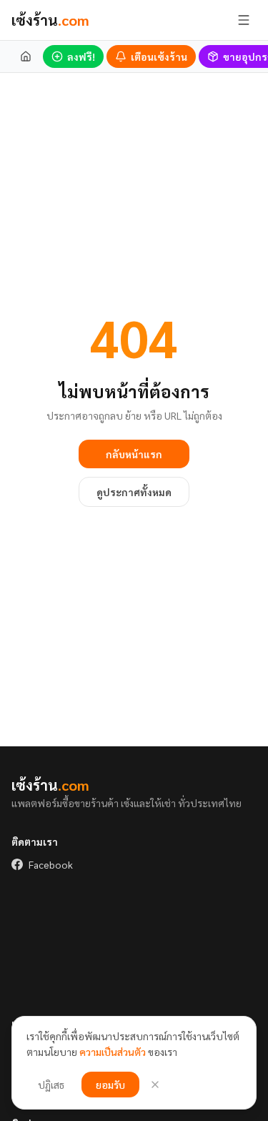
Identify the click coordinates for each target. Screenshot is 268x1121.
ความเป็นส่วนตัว (112, 1051)
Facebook (51, 864)
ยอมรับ (110, 1084)
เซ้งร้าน (50, 20)
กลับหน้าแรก (134, 454)
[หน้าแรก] (25, 56)
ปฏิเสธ (51, 1084)
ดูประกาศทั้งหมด (134, 491)
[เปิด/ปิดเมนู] (244, 20)
